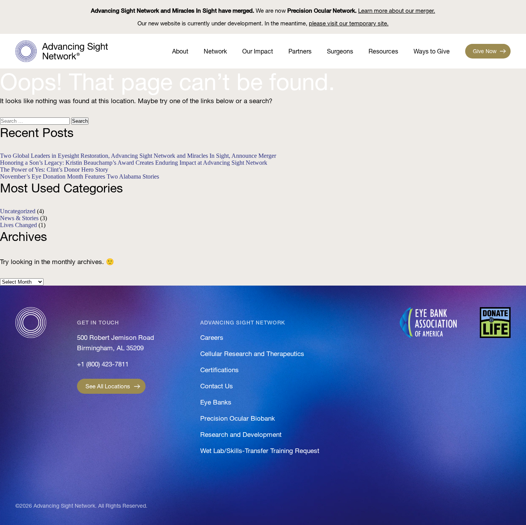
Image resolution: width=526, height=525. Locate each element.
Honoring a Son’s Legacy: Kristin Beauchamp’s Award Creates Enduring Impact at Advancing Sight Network (133, 162)
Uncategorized (17, 211)
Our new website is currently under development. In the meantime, (263, 23)
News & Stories (19, 218)
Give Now (485, 51)
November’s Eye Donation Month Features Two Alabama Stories (79, 176)
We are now (263, 10)
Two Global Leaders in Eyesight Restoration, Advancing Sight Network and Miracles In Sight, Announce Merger (138, 155)
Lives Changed (18, 225)
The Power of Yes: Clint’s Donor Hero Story (54, 169)
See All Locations (107, 386)
